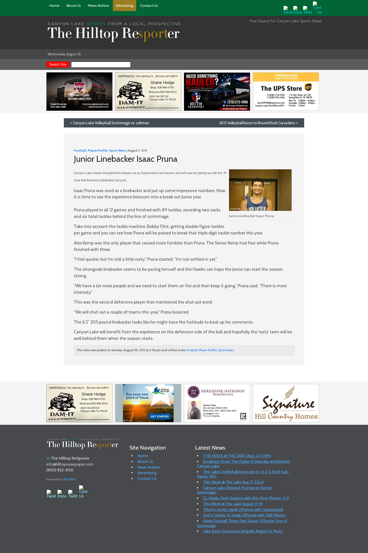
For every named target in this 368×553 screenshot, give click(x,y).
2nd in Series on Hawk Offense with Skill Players (244, 515)
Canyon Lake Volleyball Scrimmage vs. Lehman (111, 122)
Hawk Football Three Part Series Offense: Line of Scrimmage (242, 523)
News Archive (98, 5)
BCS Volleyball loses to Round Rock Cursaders (257, 122)
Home (54, 5)
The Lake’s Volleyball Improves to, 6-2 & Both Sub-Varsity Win (243, 474)
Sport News (117, 150)
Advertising (124, 5)
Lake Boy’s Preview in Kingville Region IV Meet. (243, 531)
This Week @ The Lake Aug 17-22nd (233, 482)
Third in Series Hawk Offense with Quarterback (243, 509)
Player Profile (98, 150)
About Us (73, 5)
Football (80, 150)
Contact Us (149, 5)
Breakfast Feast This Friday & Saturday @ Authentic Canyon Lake (243, 463)
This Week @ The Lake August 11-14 (233, 503)
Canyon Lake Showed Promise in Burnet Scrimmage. (234, 490)
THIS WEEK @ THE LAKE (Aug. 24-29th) (237, 455)
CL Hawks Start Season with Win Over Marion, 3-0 (246, 498)
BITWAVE (69, 479)
